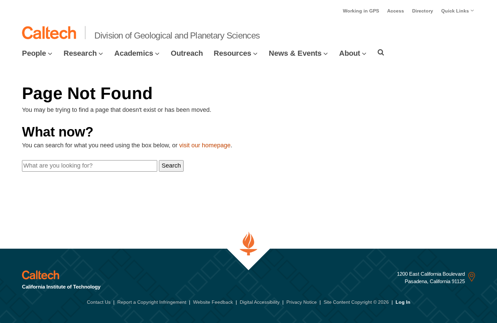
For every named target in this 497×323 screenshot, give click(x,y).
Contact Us (99, 302)
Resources (232, 53)
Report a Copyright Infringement (151, 302)
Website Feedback (213, 302)
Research (80, 53)
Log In (403, 302)
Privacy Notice (301, 302)
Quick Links (455, 11)
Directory (422, 11)
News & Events (295, 53)
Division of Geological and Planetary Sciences (177, 35)
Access (395, 11)
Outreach (187, 53)
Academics (133, 53)
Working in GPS (361, 11)
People (34, 53)
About (349, 53)
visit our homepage (205, 145)
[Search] (381, 52)
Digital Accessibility (260, 302)
